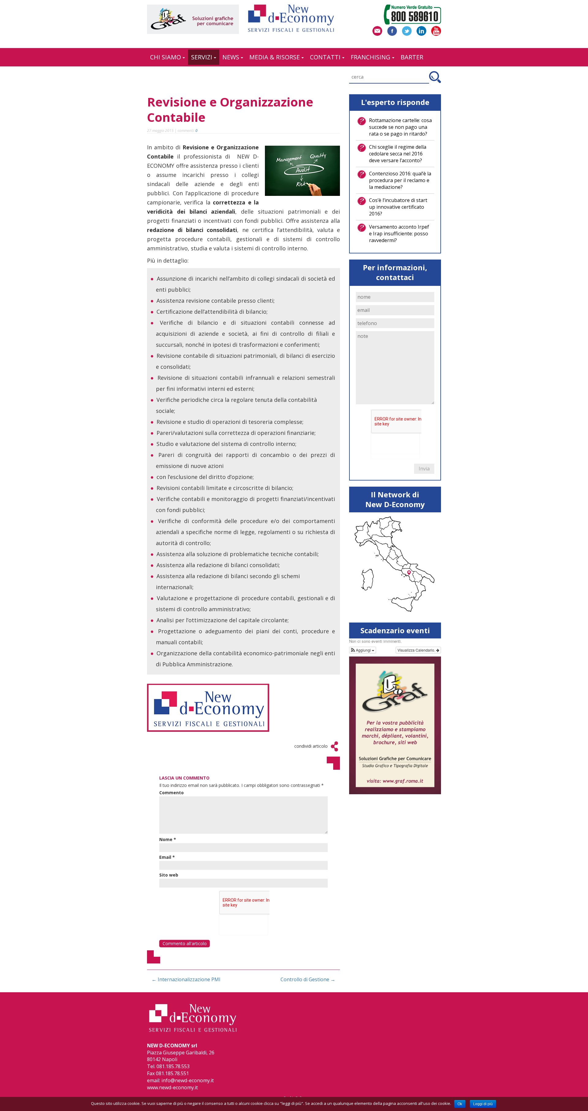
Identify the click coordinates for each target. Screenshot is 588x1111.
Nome (167, 839)
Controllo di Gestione (308, 979)
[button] (362, 650)
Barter (412, 57)
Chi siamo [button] (165, 57)
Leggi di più (483, 1104)
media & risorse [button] (274, 57)
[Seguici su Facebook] (392, 30)
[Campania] (408, 573)
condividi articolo (311, 746)
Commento (171, 793)
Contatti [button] (325, 57)
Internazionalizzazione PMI (186, 979)
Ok (460, 1104)
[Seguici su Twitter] (407, 30)
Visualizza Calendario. (417, 650)
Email (167, 857)
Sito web (168, 875)
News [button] (230, 57)
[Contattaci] (377, 30)
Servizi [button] (201, 57)
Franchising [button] (370, 57)
